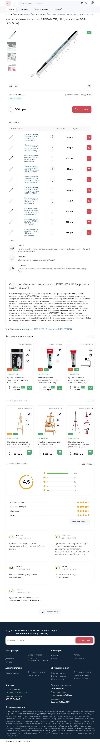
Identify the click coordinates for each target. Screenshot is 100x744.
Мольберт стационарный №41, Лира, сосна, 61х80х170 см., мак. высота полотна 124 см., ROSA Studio (18, 444)
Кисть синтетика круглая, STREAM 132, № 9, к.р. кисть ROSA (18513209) (31, 232)
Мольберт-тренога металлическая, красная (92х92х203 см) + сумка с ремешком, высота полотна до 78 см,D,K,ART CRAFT (79, 444)
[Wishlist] (27, 361)
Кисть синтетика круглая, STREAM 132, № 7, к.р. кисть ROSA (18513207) (31, 211)
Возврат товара (35, 655)
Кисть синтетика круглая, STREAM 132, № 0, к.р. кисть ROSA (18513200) (31, 137)
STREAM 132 (39, 329)
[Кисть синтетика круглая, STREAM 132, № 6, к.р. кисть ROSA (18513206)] (11, 201)
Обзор (11, 9)
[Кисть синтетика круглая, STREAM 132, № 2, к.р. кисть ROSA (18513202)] (11, 169)
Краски (54, 656)
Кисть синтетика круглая (21, 329)
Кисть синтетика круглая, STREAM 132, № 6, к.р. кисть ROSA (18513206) (31, 201)
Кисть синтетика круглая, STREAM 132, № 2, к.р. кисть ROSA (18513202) (32, 169)
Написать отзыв (79, 522)
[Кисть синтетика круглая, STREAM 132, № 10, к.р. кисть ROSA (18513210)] (11, 158)
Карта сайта (33, 675)
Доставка (9, 659)
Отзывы (58, 9)
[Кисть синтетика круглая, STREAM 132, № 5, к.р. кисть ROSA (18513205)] (11, 190)
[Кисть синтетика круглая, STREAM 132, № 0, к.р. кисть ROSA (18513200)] (11, 137)
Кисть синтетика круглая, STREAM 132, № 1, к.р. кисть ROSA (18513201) (32, 148)
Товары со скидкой (36, 672)
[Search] (86, 3)
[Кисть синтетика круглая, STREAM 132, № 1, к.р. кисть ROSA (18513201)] (11, 148)
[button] (88, 336)
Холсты (77, 655)
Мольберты (79, 658)
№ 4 (47, 329)
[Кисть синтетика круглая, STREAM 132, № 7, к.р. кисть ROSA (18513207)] (11, 211)
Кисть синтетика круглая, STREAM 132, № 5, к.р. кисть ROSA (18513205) (32, 190)
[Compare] (27, 355)
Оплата (8, 662)
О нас (7, 656)
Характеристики (41, 9)
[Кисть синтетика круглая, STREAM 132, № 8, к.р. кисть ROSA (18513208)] (11, 222)
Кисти (54, 659)
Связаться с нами (81, 675)
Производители (12, 673)
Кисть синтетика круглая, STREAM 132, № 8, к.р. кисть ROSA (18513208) (31, 222)
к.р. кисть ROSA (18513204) (60, 329)
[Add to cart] (89, 137)
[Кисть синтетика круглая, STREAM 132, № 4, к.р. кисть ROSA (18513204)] (54, 54)
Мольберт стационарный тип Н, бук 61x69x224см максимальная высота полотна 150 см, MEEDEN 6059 (50, 444)
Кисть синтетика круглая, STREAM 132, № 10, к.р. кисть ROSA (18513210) (31, 158)
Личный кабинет (58, 673)
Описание (23, 9)
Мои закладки (57, 679)
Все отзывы (87, 464)
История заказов (58, 676)
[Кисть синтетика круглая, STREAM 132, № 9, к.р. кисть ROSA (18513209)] (11, 232)
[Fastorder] (29, 350)
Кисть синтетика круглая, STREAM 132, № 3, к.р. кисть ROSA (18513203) (32, 179)
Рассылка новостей (82, 672)
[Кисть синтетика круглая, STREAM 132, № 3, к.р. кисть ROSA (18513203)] (11, 179)
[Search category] (82, 3)
